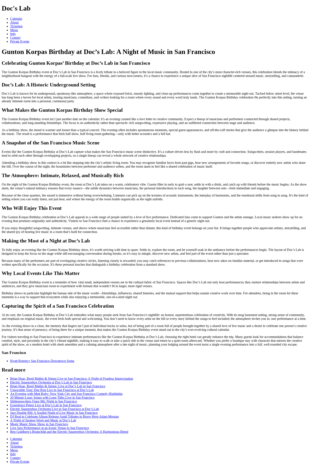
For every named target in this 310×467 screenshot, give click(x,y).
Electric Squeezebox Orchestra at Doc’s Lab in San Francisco (51, 382)
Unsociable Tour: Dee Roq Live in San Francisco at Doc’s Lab (52, 390)
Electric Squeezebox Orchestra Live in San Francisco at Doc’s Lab (54, 409)
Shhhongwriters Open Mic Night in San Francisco (43, 401)
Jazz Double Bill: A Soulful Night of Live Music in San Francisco (54, 413)
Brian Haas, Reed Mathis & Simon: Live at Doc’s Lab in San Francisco (57, 386)
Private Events (19, 41)
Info (13, 34)
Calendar (16, 18)
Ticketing (16, 26)
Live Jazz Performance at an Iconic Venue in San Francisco (49, 428)
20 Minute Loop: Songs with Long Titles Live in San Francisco (52, 397)
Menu (14, 30)
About (14, 22)
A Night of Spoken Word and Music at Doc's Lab (43, 420)
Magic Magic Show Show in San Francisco (39, 424)
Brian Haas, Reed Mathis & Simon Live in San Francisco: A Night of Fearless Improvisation (71, 378)
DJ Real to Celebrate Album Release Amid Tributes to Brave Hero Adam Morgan (64, 416)
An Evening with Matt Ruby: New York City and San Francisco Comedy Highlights (66, 394)
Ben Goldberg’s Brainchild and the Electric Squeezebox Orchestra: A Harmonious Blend (69, 431)
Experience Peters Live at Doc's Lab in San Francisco (46, 405)
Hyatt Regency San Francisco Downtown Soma (42, 361)
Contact (15, 37)
